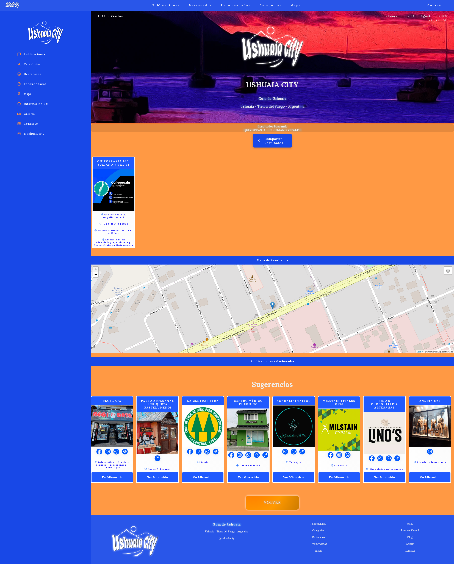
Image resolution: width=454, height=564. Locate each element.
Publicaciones (166, 5)
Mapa (295, 5)
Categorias (270, 5)
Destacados (200, 5)
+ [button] (96, 269)
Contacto (436, 5)
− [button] (96, 274)
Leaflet (420, 352)
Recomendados (236, 5)
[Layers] (448, 270)
